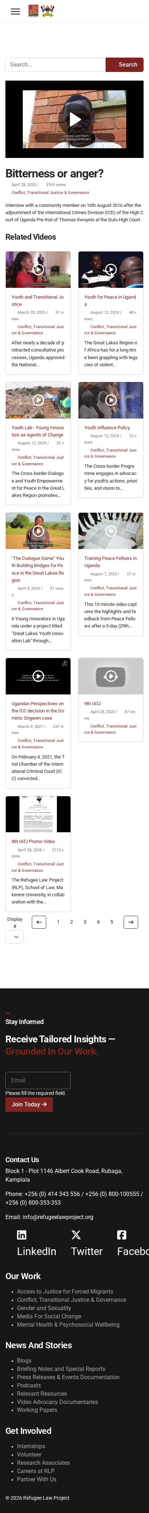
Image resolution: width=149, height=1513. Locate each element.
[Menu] (15, 11)
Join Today (27, 1104)
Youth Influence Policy (107, 427)
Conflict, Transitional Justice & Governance (50, 192)
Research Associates (43, 1462)
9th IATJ (92, 703)
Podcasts (29, 1385)
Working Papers (37, 1409)
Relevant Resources (42, 1393)
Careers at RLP (36, 1471)
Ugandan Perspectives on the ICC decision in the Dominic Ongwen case (38, 711)
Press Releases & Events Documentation (68, 1377)
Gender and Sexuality (44, 1308)
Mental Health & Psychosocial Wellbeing (68, 1324)
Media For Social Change (49, 1316)
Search (127, 64)
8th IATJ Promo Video (33, 841)
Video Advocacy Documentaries (57, 1402)
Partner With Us (36, 1479)
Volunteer (29, 1454)
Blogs (24, 1360)
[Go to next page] (131, 922)
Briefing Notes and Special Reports (61, 1368)
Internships (31, 1446)
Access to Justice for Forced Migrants (65, 1291)
